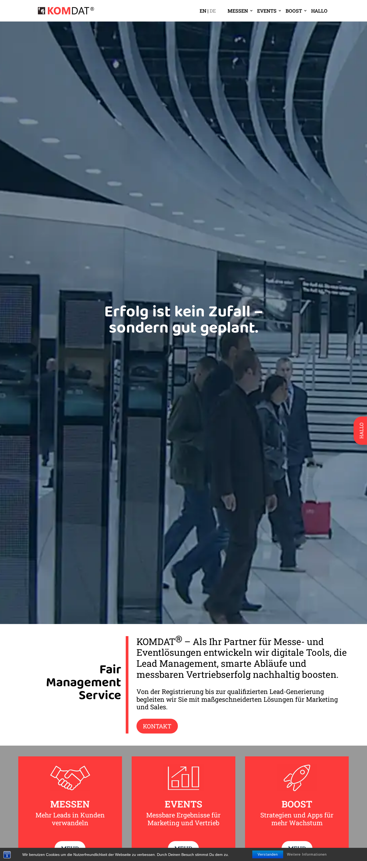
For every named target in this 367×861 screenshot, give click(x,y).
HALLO (319, 11)
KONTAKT (157, 726)
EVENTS (266, 11)
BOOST (294, 11)
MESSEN (238, 11)
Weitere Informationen (307, 854)
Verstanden (268, 854)
